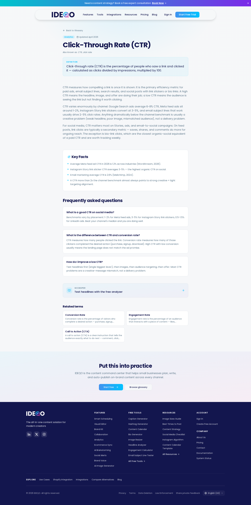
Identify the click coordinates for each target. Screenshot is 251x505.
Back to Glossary (74, 30)
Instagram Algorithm (173, 439)
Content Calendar (137, 429)
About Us (201, 437)
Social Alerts (100, 455)
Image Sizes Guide (172, 418)
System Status (204, 458)
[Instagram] (44, 434)
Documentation (205, 453)
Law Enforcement (164, 493)
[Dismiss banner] (248, 3)
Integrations (82, 479)
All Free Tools (135, 461)
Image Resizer (135, 439)
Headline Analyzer (137, 444)
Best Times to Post (172, 424)
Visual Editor (100, 424)
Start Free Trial (187, 14)
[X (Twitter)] (37, 434)
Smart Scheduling (103, 418)
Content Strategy (171, 429)
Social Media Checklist (174, 434)
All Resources (170, 454)
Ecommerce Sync (103, 444)
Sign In (168, 14)
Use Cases (44, 479)
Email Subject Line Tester (141, 455)
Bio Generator (135, 434)
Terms (132, 493)
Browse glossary (138, 387)
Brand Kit (98, 429)
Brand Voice (100, 460)
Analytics (98, 439)
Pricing (144, 14)
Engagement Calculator (140, 450)
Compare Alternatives (103, 479)
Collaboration (101, 434)
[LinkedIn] (29, 434)
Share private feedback (188, 493)
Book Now (158, 3)
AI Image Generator (104, 465)
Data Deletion (145, 493)
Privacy (122, 493)
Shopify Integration (62, 479)
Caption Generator (138, 418)
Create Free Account (207, 424)
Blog (120, 479)
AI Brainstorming (102, 450)
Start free (109, 387)
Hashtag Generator (138, 424)
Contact (201, 447)
